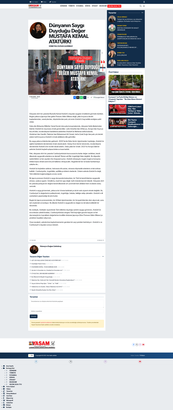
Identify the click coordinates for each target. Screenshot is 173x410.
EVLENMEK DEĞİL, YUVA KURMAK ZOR (44, 267)
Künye (8, 405)
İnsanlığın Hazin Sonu (38, 264)
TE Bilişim (142, 355)
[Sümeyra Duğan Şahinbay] (38, 30)
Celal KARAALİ (122, 17)
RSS (32, 355)
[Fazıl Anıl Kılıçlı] (112, 62)
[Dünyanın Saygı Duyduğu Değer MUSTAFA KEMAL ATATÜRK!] (66, 72)
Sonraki (100, 240)
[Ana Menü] (144, 6)
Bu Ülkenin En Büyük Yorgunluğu (42, 277)
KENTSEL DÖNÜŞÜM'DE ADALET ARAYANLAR (128, 29)
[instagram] (105, 361)
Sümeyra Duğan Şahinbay (61, 46)
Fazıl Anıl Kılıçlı (122, 60)
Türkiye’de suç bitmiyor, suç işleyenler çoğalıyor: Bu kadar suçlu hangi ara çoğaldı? (129, 20)
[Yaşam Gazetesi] (35, 6)
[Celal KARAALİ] (112, 19)
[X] (136, 344)
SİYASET (95, 6)
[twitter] (70, 361)
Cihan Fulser (122, 34)
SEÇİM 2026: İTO (114, 6)
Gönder (33, 316)
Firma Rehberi (11, 393)
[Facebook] (133, 344)
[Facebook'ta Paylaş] (74, 97)
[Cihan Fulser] (112, 36)
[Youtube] (143, 344)
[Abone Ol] (99, 97)
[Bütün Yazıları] (103, 256)
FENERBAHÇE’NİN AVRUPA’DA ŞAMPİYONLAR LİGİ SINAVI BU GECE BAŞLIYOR (129, 38)
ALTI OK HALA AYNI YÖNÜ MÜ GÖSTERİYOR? (46, 260)
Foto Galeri (34, 2)
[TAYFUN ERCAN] (112, 45)
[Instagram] (140, 344)
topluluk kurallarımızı (46, 322)
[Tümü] (142, 13)
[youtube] (140, 361)
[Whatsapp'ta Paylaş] (81, 97)
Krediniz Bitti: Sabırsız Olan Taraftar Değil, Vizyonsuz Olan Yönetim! (129, 64)
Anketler (9, 403)
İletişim (8, 407)
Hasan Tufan (121, 25)
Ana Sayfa (9, 366)
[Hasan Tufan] (112, 28)
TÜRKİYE (71, 6)
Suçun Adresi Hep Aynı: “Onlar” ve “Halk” (45, 283)
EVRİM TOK (120, 53)
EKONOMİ (103, 6)
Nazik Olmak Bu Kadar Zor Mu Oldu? (43, 290)
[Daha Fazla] (84, 97)
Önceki (33, 240)
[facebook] (36, 361)
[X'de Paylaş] (77, 97)
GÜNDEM (63, 6)
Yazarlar (53, 2)
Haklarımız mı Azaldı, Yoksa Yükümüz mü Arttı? (47, 287)
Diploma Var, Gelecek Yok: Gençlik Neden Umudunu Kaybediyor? (53, 280)
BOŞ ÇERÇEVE (122, 55)
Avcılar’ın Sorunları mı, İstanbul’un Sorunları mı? (47, 270)
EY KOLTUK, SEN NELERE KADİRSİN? (43, 273)
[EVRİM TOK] (112, 54)
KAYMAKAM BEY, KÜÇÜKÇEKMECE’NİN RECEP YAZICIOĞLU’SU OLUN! (126, 46)
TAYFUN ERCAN (122, 43)
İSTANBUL (80, 6)
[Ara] (140, 6)
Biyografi (9, 400)
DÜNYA (87, 6)
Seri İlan (9, 396)
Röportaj (9, 398)
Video (44, 2)
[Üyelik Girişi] (143, 2)
